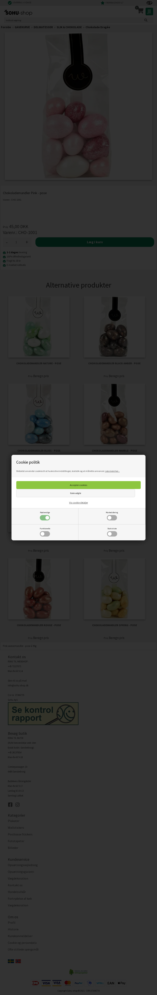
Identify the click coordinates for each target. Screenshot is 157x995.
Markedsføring (112, 512)
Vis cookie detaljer (78, 502)
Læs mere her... (112, 471)
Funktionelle (45, 528)
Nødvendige (45, 512)
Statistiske (112, 528)
